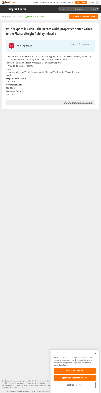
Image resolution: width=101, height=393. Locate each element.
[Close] (96, 353)
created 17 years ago (79, 44)
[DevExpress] (10, 2)
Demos (70, 2)
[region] (74, 371)
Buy (23, 2)
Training (63, 2)
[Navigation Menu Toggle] (4, 9)
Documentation (46, 2)
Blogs (56, 2)
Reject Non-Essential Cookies (74, 378)
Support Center (32, 2)
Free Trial (81, 2)
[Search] (96, 9)
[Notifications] (97, 2)
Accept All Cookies (74, 371)
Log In (91, 2)
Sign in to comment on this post (78, 102)
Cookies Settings (75, 385)
